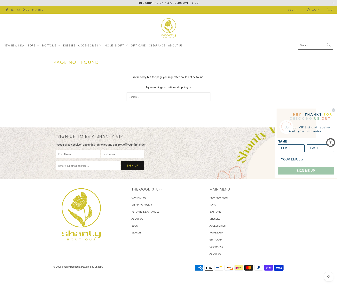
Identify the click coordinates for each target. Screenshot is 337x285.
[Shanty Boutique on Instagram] (12, 9)
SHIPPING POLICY (141, 204)
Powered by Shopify (92, 266)
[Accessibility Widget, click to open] (330, 142)
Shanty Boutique (71, 266)
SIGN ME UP (306, 170)
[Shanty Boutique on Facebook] (6, 9)
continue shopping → (178, 87)
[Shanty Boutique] (169, 28)
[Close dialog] (333, 110)
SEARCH (136, 232)
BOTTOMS (50, 45)
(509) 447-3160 (33, 9)
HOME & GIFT (115, 45)
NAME (282, 141)
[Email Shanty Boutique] (18, 9)
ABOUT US (175, 45)
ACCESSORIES (88, 45)
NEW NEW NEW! (14, 45)
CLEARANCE (157, 45)
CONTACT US (138, 197)
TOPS (32, 45)
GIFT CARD (138, 45)
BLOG (134, 225)
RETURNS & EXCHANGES (145, 211)
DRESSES (69, 45)
